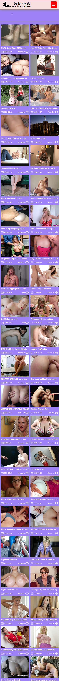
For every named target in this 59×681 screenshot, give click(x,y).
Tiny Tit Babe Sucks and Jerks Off (44, 259)
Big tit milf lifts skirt (9, 560)
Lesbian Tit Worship (39, 349)
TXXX (25, 292)
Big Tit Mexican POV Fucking (12, 500)
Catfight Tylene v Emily (40, 409)
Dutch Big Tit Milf (37, 469)
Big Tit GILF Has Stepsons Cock (44, 168)
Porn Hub (53, 112)
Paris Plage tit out (38, 78)
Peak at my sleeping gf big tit (12, 229)
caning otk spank (8, 108)
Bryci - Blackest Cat (9, 590)
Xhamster (23, 52)
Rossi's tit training (38, 138)
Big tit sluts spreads (9, 319)
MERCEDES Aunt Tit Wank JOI (43, 560)
